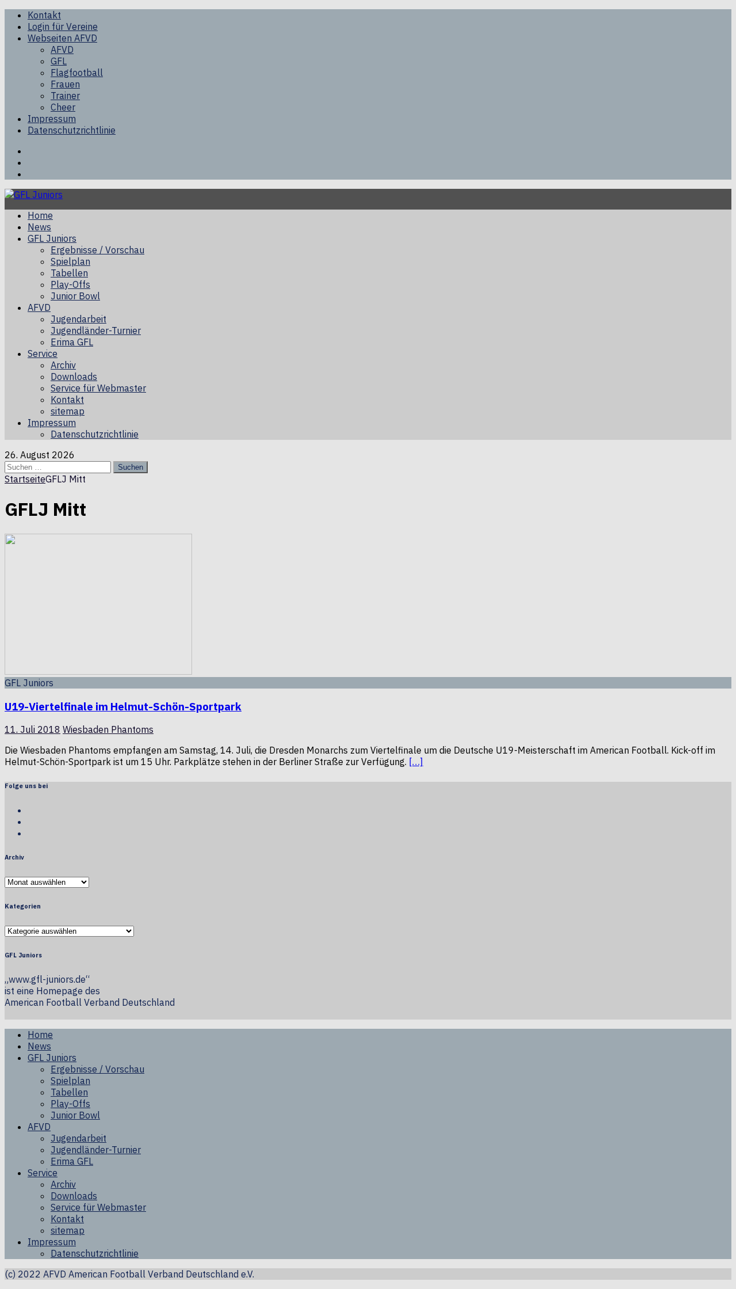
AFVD (62, 49)
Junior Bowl (75, 296)
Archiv (63, 365)
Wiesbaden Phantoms (108, 729)
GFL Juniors (52, 238)
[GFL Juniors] (34, 194)
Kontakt (44, 15)
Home (40, 215)
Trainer (65, 95)
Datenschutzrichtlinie (72, 130)
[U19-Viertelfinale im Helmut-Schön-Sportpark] (98, 671)
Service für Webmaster (98, 388)
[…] (416, 761)
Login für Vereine (63, 26)
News (39, 227)
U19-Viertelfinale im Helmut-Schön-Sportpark (123, 706)
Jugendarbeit (78, 319)
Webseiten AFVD (62, 38)
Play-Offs (70, 284)
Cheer (63, 107)
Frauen (65, 84)
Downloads (74, 376)
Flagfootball (77, 72)
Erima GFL (72, 342)
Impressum (52, 118)
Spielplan (70, 261)
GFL (59, 61)
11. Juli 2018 (32, 729)
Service (42, 353)
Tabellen (69, 273)
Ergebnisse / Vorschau (97, 250)
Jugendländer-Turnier (96, 330)
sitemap (68, 411)
